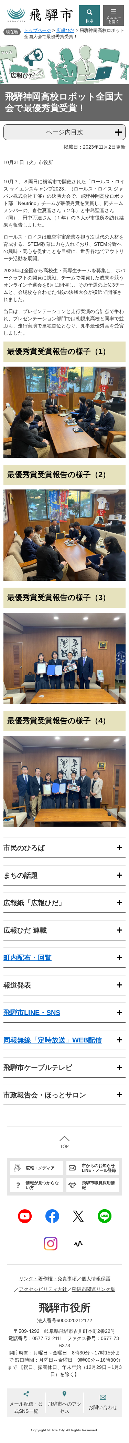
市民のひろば (24, 848)
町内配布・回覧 (27, 957)
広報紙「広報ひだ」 (34, 903)
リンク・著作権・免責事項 (48, 1278)
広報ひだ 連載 (25, 930)
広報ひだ (65, 30)
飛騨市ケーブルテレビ (37, 1067)
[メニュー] (113, 15)
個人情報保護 (96, 1278)
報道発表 (17, 985)
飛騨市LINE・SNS (31, 1012)
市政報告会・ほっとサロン (44, 1095)
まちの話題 (20, 875)
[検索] (89, 15)
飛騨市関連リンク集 (93, 1289)
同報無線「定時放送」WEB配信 (52, 1040)
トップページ (37, 30)
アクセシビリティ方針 (43, 1289)
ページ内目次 (64, 132)
